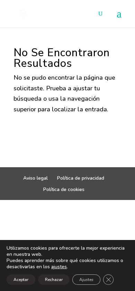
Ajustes (86, 279)
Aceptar (21, 279)
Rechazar (54, 279)
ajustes (59, 267)
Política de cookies (63, 189)
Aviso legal (35, 178)
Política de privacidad (80, 178)
